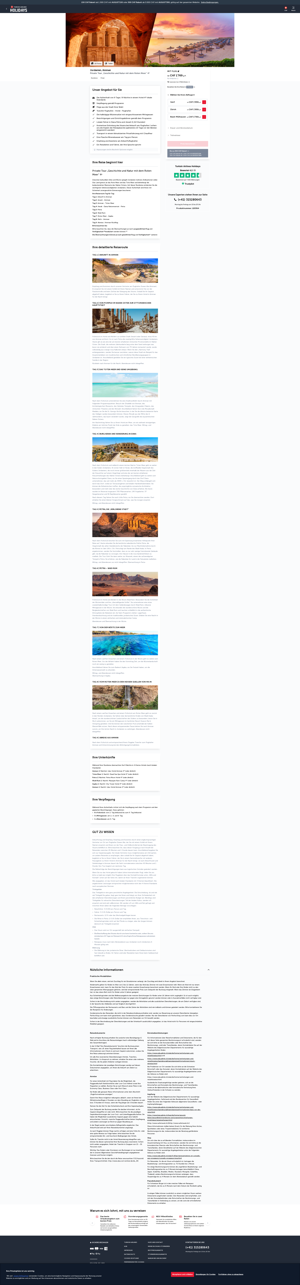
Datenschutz (129, 1254)
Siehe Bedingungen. (210, 2)
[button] (6, 9)
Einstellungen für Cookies (206, 1274)
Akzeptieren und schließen (182, 1274)
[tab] (187, 95)
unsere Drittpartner (20, 1276)
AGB (125, 1246)
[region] (150, 1274)
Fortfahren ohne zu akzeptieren (230, 1274)
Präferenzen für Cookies (134, 1262)
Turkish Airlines (130, 1242)
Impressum (128, 1250)
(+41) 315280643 (190, 199)
